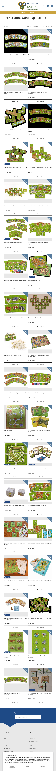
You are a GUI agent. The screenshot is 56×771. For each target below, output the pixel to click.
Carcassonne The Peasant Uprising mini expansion (38, 243)
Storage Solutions (8, 751)
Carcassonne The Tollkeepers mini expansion (15, 280)
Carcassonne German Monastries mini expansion (13, 318)
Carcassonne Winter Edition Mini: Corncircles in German (39, 694)
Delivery (31, 751)
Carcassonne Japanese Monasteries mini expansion (38, 656)
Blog (5, 738)
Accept (27, 766)
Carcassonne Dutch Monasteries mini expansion (13, 656)
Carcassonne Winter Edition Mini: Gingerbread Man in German (15, 619)
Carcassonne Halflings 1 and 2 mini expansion (39, 618)
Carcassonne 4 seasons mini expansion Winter (15, 54)
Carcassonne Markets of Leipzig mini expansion (40, 543)
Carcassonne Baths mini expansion (37, 505)
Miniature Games (33, 741)
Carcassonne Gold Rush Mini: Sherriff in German (14, 581)
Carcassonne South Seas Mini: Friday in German (40, 580)
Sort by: (29, 26)
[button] (3, 6)
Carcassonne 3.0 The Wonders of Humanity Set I (40, 167)
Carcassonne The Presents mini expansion (39, 468)
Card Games (32, 738)
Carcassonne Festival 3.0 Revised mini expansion (37, 93)
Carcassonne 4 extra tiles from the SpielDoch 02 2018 (39, 431)
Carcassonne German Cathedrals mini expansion (13, 694)
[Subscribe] (39, 717)
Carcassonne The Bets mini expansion (37, 393)
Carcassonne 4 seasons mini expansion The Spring (14, 93)
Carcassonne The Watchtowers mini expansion (40, 317)
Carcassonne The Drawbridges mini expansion (15, 393)
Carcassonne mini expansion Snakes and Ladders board (38, 356)
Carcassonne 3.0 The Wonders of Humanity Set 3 (15, 130)
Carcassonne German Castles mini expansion (39, 205)
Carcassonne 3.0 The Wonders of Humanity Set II (15, 168)
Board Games (32, 735)
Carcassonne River (8, 430)
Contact (6, 735)
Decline (42, 766)
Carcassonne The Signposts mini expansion (15, 205)
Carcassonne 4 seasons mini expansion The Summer (39, 55)
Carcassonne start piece (34, 280)
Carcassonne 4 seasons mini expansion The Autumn (39, 130)
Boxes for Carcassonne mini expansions (14, 505)
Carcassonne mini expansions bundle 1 (13, 242)
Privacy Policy (28, 762)
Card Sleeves (7, 748)
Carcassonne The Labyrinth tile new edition (15, 468)
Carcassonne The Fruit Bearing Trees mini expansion (14, 544)
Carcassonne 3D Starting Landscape (13, 355)
